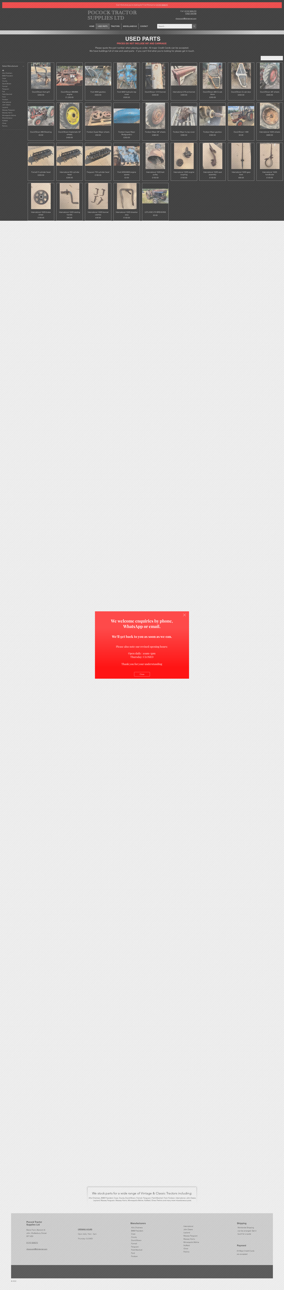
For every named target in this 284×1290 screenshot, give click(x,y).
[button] (184, 615)
